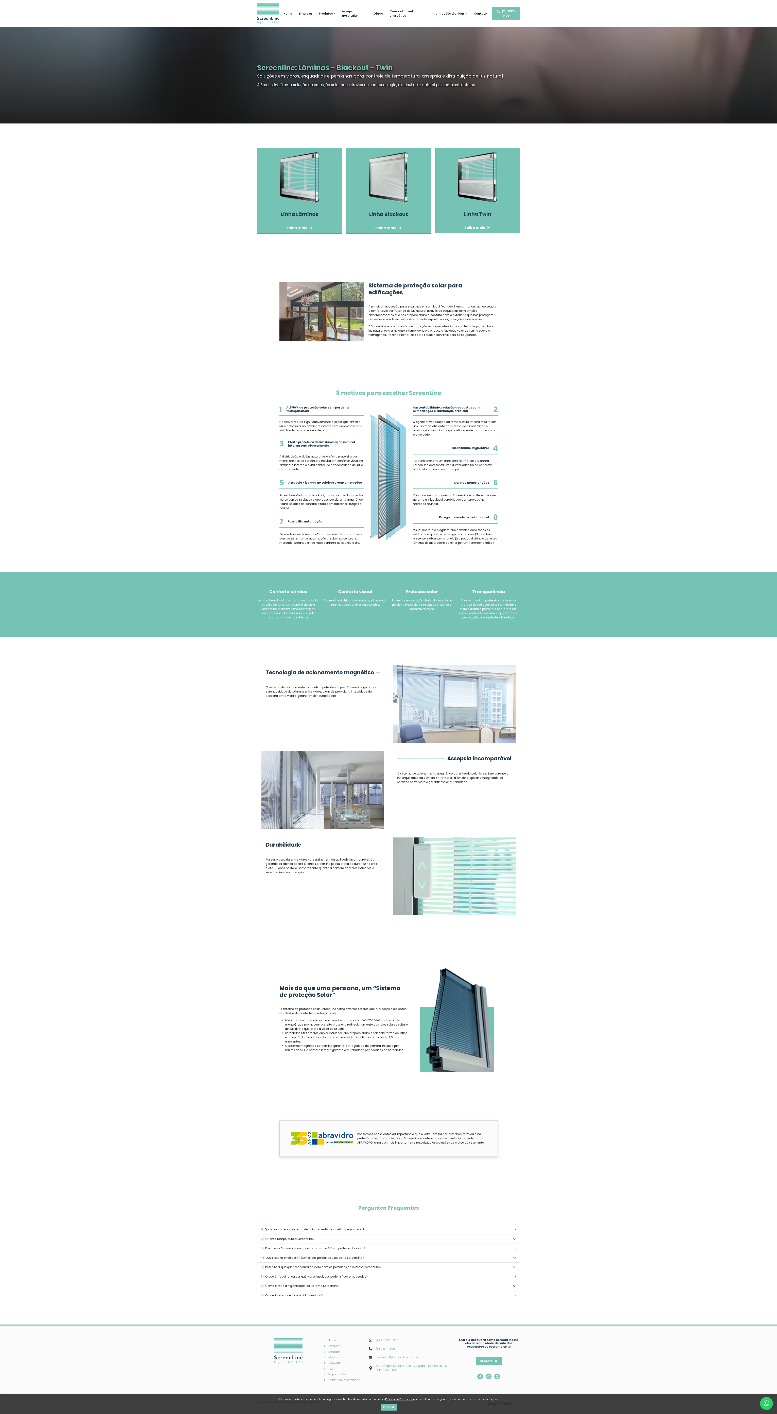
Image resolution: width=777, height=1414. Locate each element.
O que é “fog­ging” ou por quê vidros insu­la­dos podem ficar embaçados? (314, 1277)
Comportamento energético (402, 13)
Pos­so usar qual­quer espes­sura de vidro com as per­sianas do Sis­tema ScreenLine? (321, 1267)
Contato (480, 14)
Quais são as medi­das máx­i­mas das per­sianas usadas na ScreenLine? (312, 1258)
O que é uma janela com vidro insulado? (292, 1295)
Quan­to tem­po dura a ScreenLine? (287, 1239)
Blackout (334, 1363)
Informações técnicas (448, 14)
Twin (331, 1369)
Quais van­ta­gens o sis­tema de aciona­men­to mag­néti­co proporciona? (312, 1229)
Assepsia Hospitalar (350, 13)
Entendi (388, 1407)
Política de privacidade (344, 1380)
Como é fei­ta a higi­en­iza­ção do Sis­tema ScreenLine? (300, 1286)
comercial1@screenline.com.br (397, 1357)
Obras (378, 14)
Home (287, 14)
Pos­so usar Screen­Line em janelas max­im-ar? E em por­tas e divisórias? (313, 1248)
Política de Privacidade (400, 1399)
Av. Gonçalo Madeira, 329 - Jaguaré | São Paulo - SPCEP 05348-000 (412, 1368)
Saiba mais (296, 228)
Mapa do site (337, 1374)
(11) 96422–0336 (387, 1340)
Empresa (305, 14)
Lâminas (334, 1357)
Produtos (326, 14)
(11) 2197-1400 (508, 13)
